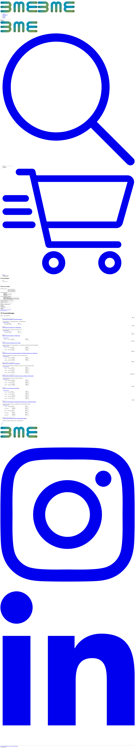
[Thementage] (7, 295)
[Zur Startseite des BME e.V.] (37, 12)
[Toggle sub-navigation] (0, 284)
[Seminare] (7, 294)
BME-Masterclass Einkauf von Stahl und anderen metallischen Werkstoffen (18, 375)
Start (3, 280)
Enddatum (2, 302)
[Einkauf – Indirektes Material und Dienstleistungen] (11, 299)
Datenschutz (6, 746)
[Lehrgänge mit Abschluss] (7, 296)
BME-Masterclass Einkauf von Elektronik (11, 363)
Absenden (2, 20)
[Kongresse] (7, 293)
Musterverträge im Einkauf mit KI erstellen (11, 342)
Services (4, 16)
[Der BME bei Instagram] (67, 590)
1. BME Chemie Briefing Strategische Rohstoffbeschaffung (15, 418)
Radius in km (2, 304)
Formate (1, 296)
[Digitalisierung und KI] (11, 297)
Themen (4, 17)
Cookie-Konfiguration (14, 746)
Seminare (4, 326)
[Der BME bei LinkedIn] (67, 744)
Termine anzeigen (6, 322)
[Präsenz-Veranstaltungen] (12, 290)
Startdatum (2, 301)
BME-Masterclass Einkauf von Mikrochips (11, 335)
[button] (69, 165)
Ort (1, 303)
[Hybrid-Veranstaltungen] (12, 291)
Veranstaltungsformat (3, 292)
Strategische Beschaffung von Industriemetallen (12, 319)
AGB (9, 746)
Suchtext (1, 288)
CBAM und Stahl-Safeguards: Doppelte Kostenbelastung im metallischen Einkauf (19, 401)
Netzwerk (4, 15)
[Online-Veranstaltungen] (12, 289)
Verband (4, 13)
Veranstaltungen (5, 14)
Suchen (2, 305)
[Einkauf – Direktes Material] (11, 298)
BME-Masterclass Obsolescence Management (12, 327)
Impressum (2, 746)
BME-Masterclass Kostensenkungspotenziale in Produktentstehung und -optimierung (20, 353)
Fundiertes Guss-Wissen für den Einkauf (11, 388)
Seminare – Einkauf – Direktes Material (8, 318)
